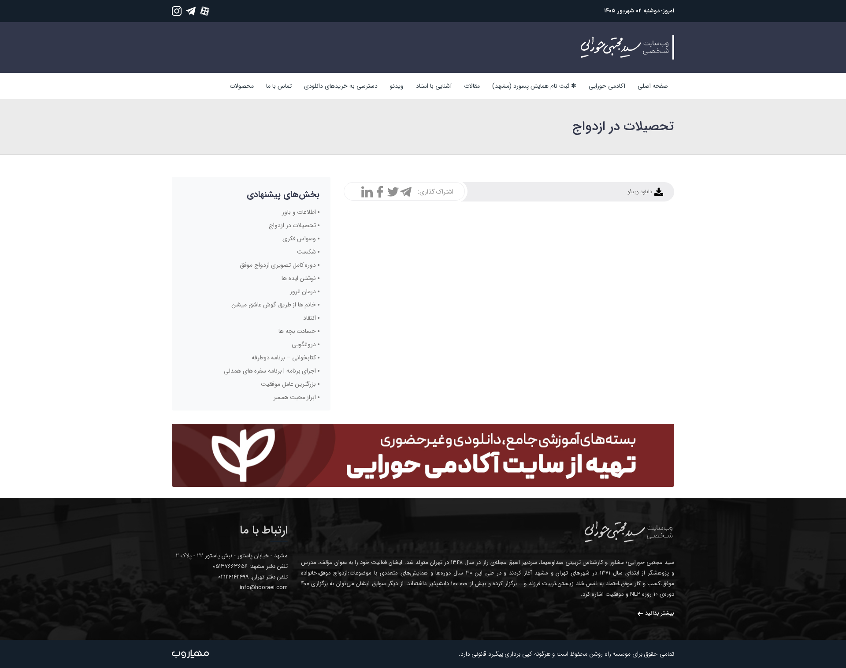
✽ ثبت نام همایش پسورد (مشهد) (534, 86)
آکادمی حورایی (607, 86)
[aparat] (205, 11)
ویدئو (397, 86)
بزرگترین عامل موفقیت (288, 384)
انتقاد (309, 318)
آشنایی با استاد (434, 86)
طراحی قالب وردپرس (190, 653)
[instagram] (177, 11)
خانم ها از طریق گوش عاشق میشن (273, 305)
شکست (306, 252)
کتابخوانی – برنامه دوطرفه (284, 357)
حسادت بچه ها (297, 331)
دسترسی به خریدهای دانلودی (341, 86)
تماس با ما (279, 86)
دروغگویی (304, 344)
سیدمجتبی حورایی (624, 47)
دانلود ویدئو (640, 191)
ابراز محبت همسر (295, 397)
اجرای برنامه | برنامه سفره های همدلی (270, 371)
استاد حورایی (628, 532)
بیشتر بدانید (659, 613)
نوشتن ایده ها (299, 278)
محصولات (242, 86)
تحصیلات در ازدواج (292, 225)
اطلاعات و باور (299, 212)
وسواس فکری (299, 238)
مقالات (472, 86)
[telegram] (191, 11)
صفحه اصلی (653, 86)
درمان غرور (303, 291)
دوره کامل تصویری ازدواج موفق (278, 265)
